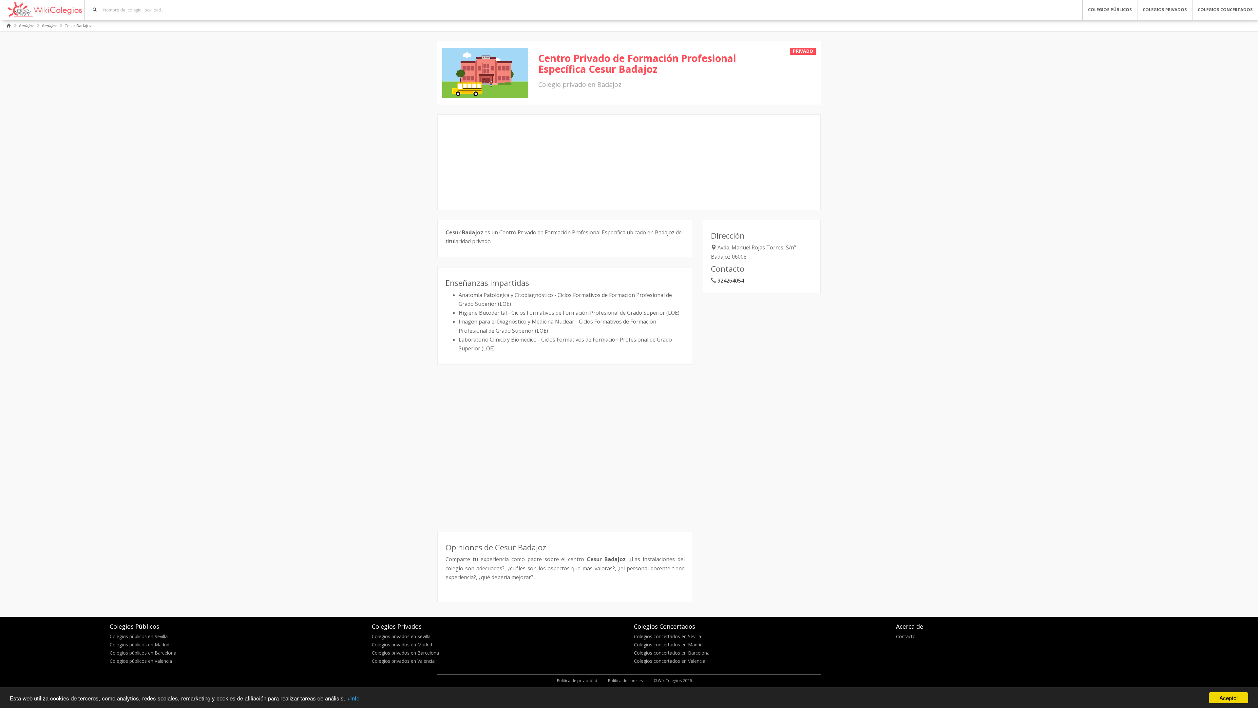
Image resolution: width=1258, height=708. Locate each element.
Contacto (906, 636)
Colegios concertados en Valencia (669, 661)
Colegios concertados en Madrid (668, 644)
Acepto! (1228, 698)
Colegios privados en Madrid (402, 644)
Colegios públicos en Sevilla (139, 636)
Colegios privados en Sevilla (401, 636)
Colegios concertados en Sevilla (667, 636)
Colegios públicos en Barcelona (143, 653)
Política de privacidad (577, 680)
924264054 (730, 280)
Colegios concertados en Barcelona (672, 653)
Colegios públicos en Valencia (141, 661)
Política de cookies (625, 680)
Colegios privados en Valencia (403, 661)
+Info (353, 698)
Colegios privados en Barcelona (405, 653)
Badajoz (26, 26)
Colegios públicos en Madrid (139, 644)
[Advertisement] (629, 162)
